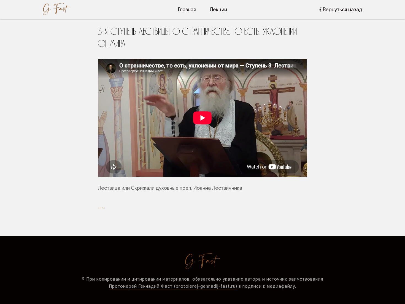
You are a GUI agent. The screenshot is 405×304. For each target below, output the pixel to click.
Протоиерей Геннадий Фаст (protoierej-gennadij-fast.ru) (173, 286)
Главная (187, 10)
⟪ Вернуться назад (340, 10)
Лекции (218, 10)
